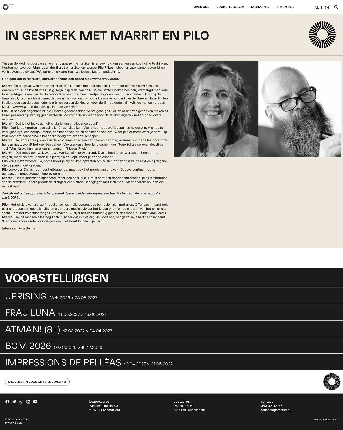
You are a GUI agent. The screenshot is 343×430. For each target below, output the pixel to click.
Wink (335, 419)
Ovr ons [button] (201, 6)
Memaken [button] (260, 6)
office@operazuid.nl (275, 410)
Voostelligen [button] (230, 6)
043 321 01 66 (272, 405)
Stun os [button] (285, 6)
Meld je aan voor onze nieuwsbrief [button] (37, 381)
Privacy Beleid (13, 422)
